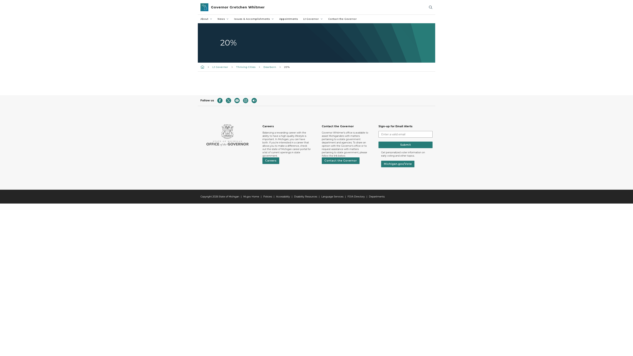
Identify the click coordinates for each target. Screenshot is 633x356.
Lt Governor (311, 18)
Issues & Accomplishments (252, 18)
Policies (267, 196)
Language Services (332, 196)
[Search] (431, 7)
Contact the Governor (342, 18)
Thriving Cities (246, 67)
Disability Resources (305, 196)
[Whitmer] (202, 66)
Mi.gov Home (251, 196)
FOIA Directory (356, 196)
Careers (271, 160)
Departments (377, 196)
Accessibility (283, 196)
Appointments (288, 18)
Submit (405, 144)
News (221, 18)
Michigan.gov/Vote (398, 163)
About (204, 18)
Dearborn (269, 67)
